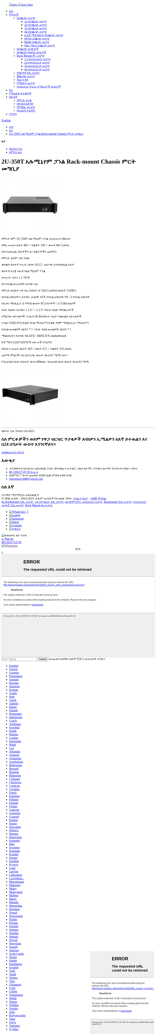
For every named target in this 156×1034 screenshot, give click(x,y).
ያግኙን (13, 114)
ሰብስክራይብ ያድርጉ (13, 452)
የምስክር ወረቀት (26, 107)
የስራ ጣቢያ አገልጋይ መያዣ (39, 45)
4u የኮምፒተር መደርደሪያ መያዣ (83, 501)
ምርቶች (13, 14)
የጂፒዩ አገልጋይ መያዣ (37, 38)
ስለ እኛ (13, 96)
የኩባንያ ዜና (15, 148)
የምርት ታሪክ (24, 100)
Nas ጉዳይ (22, 79)
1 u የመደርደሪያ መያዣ (37, 59)
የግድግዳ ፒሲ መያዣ (28, 72)
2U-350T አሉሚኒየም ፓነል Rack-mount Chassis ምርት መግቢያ (46, 133)
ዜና (11, 90)
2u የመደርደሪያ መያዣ (37, 62)
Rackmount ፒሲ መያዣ (117, 501)
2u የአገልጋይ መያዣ (35, 24)
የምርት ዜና (15, 152)
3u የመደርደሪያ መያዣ (37, 66)
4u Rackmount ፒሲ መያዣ (17, 501)
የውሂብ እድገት (25, 103)
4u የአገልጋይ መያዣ (35, 31)
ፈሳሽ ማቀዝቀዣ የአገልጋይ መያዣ (43, 35)
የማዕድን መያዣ (26, 83)
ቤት (11, 11)
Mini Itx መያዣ (26, 76)
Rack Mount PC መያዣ (31, 55)
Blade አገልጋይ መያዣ (36, 42)
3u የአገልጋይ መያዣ (35, 28)
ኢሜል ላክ (7, 538)
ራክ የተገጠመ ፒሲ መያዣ (49, 501)
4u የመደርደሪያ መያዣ (37, 69)
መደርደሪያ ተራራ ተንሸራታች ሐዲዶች (39, 86)
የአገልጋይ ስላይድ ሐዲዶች (31, 52)
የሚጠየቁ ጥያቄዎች (20, 93)
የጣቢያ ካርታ (80, 498)
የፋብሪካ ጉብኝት (26, 110)
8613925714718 (11, 542)
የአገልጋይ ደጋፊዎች (28, 48)
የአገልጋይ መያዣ (26, 18)
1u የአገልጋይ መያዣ (35, 21)
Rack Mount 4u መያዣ (38, 505)
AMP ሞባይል (98, 498)
